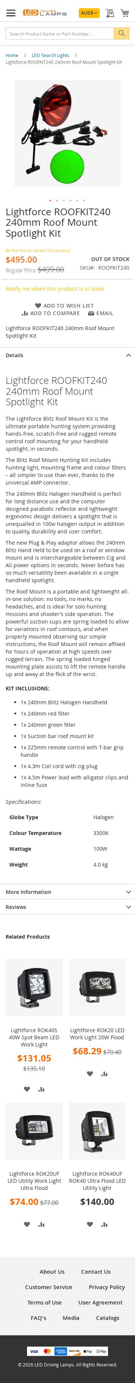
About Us (52, 1272)
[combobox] (67, 33)
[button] (89, 13)
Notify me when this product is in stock (55, 288)
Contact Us (96, 1272)
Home (13, 55)
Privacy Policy (107, 1287)
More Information (28, 891)
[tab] (67, 354)
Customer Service (48, 1287)
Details (14, 355)
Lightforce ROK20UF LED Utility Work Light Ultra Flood (34, 1180)
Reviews (16, 906)
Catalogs (107, 1318)
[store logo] (45, 12)
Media (71, 1318)
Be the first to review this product (38, 250)
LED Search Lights (51, 55)
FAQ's (38, 1318)
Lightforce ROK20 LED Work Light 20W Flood (97, 1034)
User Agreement (100, 1302)
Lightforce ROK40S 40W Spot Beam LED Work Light (34, 1037)
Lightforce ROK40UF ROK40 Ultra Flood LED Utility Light (97, 1180)
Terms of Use (44, 1302)
